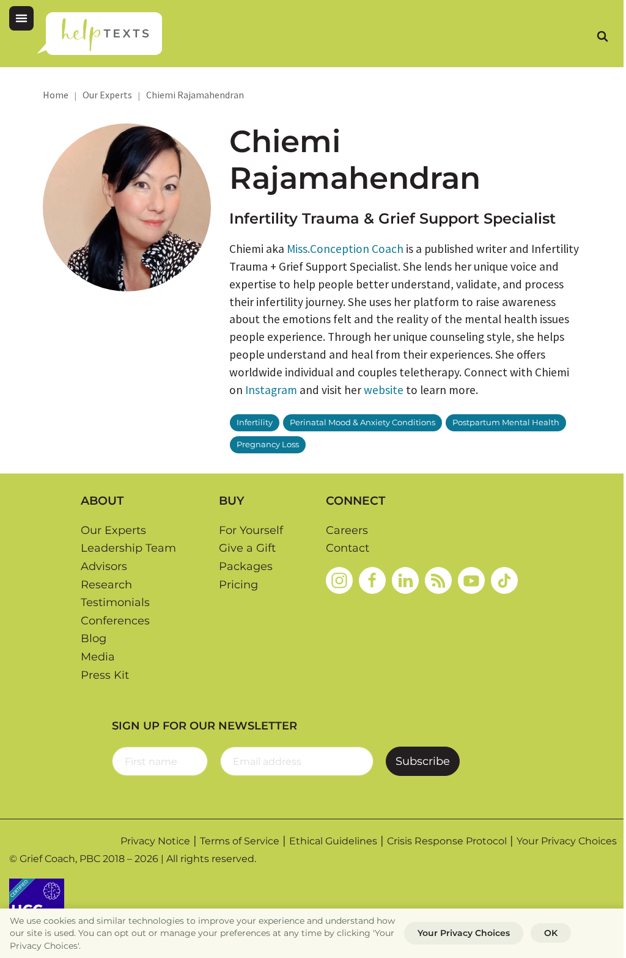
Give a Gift (247, 548)
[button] (21, 18)
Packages (246, 566)
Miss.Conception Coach (345, 248)
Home (55, 95)
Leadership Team (128, 548)
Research (106, 584)
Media (98, 657)
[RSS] (438, 580)
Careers (347, 530)
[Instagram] (339, 580)
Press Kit (105, 675)
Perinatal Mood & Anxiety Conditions (362, 422)
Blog (93, 638)
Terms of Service (239, 841)
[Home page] (99, 33)
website (383, 389)
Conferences (115, 620)
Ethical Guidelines (333, 841)
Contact (347, 548)
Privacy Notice (155, 841)
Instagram (271, 389)
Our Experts (107, 95)
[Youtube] (471, 580)
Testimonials (115, 602)
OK (551, 933)
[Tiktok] (504, 580)
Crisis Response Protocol (447, 841)
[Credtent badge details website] (36, 905)
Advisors (104, 566)
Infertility (255, 422)
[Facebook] (372, 580)
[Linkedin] (405, 580)
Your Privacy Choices (567, 841)
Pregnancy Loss (268, 444)
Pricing (238, 584)
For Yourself (251, 530)
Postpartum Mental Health (505, 422)
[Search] (602, 36)
